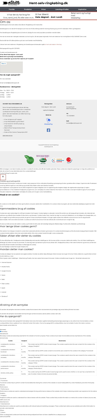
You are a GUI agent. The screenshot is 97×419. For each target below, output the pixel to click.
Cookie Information (33, 323)
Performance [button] (4, 387)
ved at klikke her (12, 325)
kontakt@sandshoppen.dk (11, 83)
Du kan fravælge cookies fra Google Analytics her (14, 246)
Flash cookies (5, 283)
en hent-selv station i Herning (52, 44)
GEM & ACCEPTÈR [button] (5, 416)
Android (4, 292)
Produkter (28, 9)
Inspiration (82, 9)
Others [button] (2, 410)
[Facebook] (48, 130)
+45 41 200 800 (6, 79)
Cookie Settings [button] (4, 173)
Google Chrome (6, 271)
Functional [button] (3, 378)
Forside (12, 9)
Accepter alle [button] (13, 173)
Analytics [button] (2, 393)
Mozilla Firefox (6, 266)
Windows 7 (5, 296)
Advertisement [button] (4, 402)
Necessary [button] (3, 329)
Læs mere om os (7, 135)
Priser (43, 9)
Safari (3, 279)
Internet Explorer (7, 262)
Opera (3, 275)
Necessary (4, 331)
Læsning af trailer (62, 9)
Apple (3, 288)
